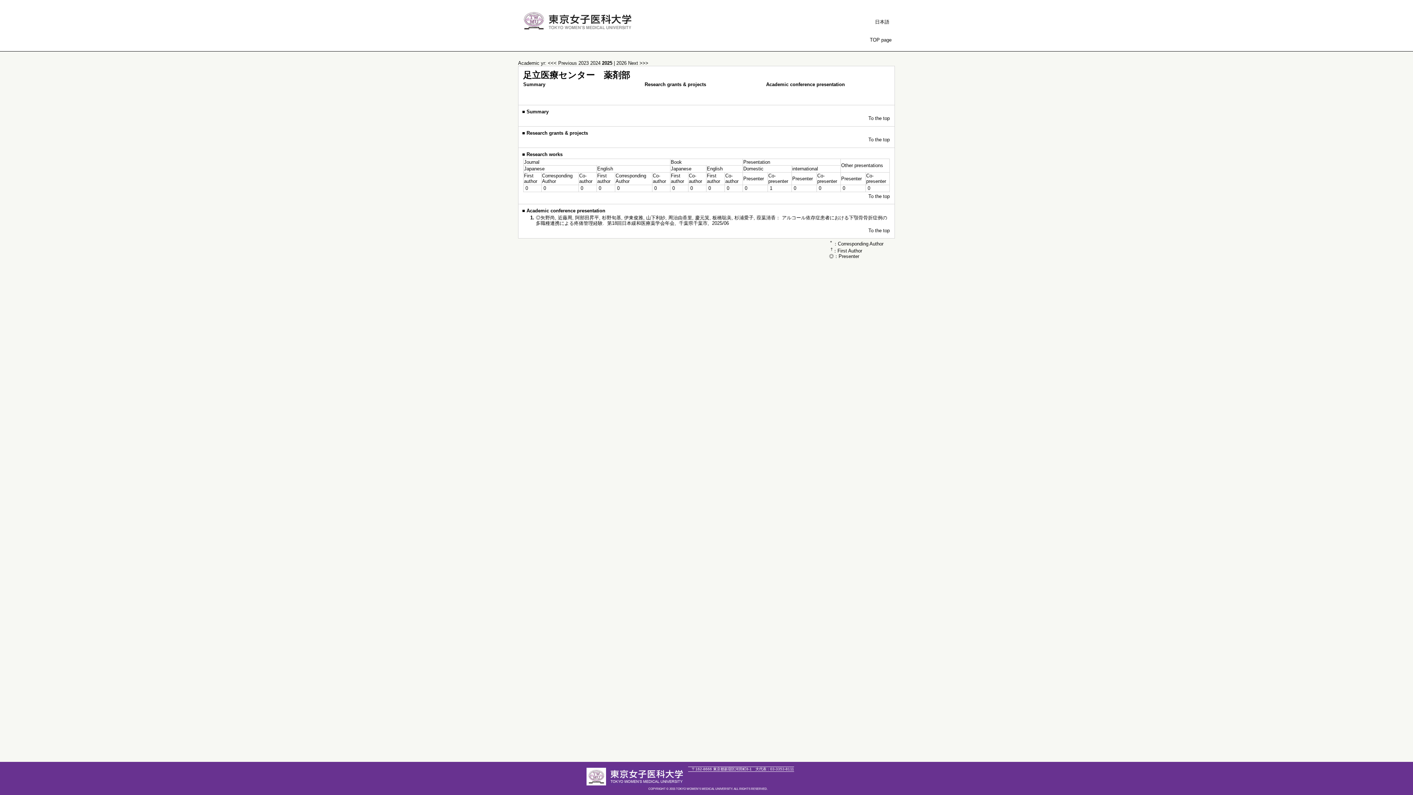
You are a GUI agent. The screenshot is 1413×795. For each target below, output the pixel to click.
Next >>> (638, 63)
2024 (596, 63)
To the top (879, 118)
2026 (622, 63)
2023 (584, 63)
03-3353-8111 (774, 769)
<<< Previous (562, 63)
